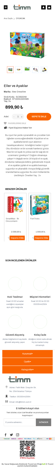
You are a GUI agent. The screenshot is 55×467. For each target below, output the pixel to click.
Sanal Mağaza (10, 464)
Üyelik (27, 362)
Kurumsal (26, 354)
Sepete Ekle (17, 238)
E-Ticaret (49, 464)
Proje (41, 464)
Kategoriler (27, 369)
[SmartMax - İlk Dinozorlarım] (15, 205)
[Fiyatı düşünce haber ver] (18, 129)
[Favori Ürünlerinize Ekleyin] (15, 124)
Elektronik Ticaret (26, 464)
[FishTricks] (39, 205)
